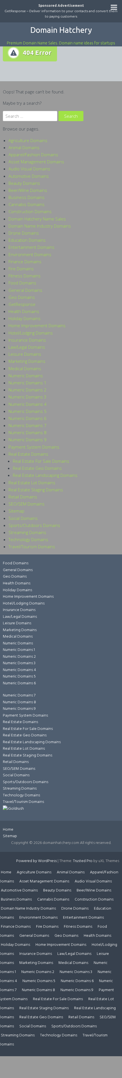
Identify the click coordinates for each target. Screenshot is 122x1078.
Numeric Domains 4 (28, 404)
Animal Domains (24, 147)
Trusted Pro (82, 861)
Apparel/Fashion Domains (33, 154)
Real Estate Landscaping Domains (45, 475)
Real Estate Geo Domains (37, 468)
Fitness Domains (25, 275)
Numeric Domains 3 (28, 397)
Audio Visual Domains (29, 169)
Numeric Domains (26, 375)
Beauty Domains (24, 183)
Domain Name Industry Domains (40, 226)
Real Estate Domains (28, 454)
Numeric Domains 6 (28, 418)
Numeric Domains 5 (28, 411)
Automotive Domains (29, 176)
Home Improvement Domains (37, 325)
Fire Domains (21, 268)
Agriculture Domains (28, 140)
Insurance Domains (27, 340)
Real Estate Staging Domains (36, 489)
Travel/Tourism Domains (32, 546)
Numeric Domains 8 (28, 432)
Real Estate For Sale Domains (41, 461)
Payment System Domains (34, 447)
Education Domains (27, 240)
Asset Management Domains (36, 161)
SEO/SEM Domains (27, 504)
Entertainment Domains (31, 247)
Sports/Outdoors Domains (34, 525)
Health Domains (24, 311)
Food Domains (22, 283)
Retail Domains (23, 497)
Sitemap (16, 511)
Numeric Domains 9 (28, 439)
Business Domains (27, 197)
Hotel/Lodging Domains (31, 333)
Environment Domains (30, 254)
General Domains (25, 290)
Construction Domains (30, 211)
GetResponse (22, 304)
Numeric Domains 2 (28, 390)
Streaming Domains (27, 532)
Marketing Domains (27, 361)
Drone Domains (24, 233)
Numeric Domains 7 (28, 425)
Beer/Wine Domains (28, 190)
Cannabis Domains (27, 204)
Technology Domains (28, 539)
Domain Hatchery (61, 29)
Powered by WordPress (36, 861)
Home (8, 829)
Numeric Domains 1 (28, 382)
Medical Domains (25, 368)
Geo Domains (22, 297)
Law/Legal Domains (27, 347)
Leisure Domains (25, 354)
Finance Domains (25, 261)
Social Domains (23, 518)
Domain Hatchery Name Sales (37, 219)
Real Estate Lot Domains (32, 482)
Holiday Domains (25, 318)
